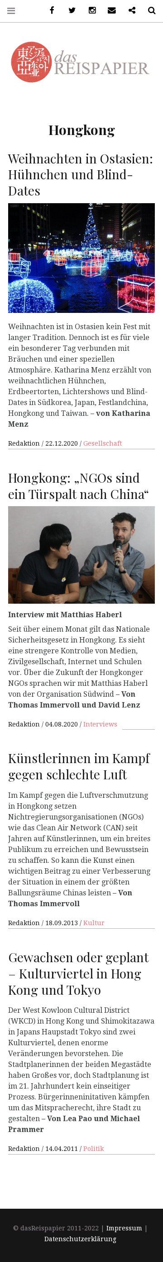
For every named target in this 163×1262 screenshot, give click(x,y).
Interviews (100, 724)
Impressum (124, 1228)
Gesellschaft (102, 443)
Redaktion (25, 443)
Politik (93, 1148)
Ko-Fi (129, 11)
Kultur (94, 923)
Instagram (89, 11)
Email (109, 11)
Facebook (49, 11)
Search (148, 11)
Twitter (69, 11)
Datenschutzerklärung (80, 1239)
